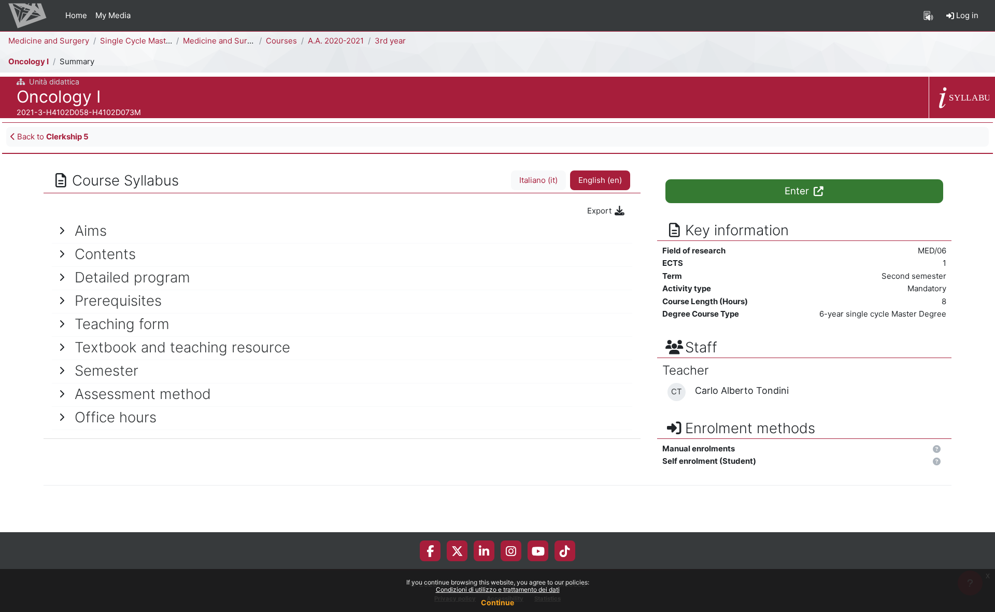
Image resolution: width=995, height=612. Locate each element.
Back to (52, 136)
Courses (281, 41)
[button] (936, 449)
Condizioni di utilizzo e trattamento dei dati (498, 589)
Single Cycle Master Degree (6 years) (168, 41)
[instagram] (511, 551)
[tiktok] (565, 551)
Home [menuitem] (76, 15)
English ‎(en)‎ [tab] (600, 180)
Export (600, 211)
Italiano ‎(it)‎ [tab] (538, 180)
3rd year (390, 41)
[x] (457, 551)
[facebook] (430, 551)
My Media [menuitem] (113, 15)
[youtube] (538, 551)
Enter (798, 191)
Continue (497, 602)
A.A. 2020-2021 (336, 41)
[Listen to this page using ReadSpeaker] (928, 15)
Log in (966, 15)
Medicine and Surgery (48, 41)
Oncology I (28, 61)
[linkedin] (484, 551)
